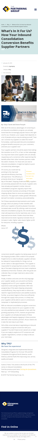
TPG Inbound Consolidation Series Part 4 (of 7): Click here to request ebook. (30, 176)
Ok (14, 439)
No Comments (7, 73)
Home (2, 24)
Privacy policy (21, 439)
